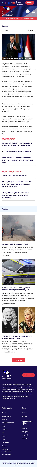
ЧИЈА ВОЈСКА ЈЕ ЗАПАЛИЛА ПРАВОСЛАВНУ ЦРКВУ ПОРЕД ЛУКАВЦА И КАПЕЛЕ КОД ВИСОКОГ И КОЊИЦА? (16, 184)
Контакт (24, 416)
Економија (5, 443)
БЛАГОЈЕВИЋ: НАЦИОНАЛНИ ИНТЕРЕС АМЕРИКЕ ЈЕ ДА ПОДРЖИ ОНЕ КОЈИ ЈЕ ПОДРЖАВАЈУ (15, 195)
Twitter (24, 428)
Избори (4, 419)
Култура (4, 446)
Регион (4, 436)
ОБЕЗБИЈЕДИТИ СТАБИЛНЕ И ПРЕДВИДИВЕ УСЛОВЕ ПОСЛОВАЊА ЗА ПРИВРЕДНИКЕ (17, 144)
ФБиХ (3, 426)
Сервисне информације (6, 450)
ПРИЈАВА (29, 3)
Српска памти (6, 416)
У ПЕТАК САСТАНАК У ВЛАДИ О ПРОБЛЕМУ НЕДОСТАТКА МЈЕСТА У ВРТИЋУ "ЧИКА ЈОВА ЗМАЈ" (17, 160)
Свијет (4, 439)
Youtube (24, 438)
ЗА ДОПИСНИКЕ (28, 375)
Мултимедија (6, 454)
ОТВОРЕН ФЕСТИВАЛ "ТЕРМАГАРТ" (14, 176)
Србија (4, 429)
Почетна (5, 413)
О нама (24, 413)
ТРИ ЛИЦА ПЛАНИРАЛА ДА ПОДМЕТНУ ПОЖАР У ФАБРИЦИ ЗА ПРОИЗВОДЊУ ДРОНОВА (16, 289)
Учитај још (18, 360)
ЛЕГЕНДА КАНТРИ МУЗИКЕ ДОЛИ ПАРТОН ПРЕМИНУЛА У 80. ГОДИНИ (17, 337)
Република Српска (8, 423)
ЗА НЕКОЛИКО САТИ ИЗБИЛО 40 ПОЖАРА (16, 152)
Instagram (25, 432)
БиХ (3, 433)
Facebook (25, 435)
